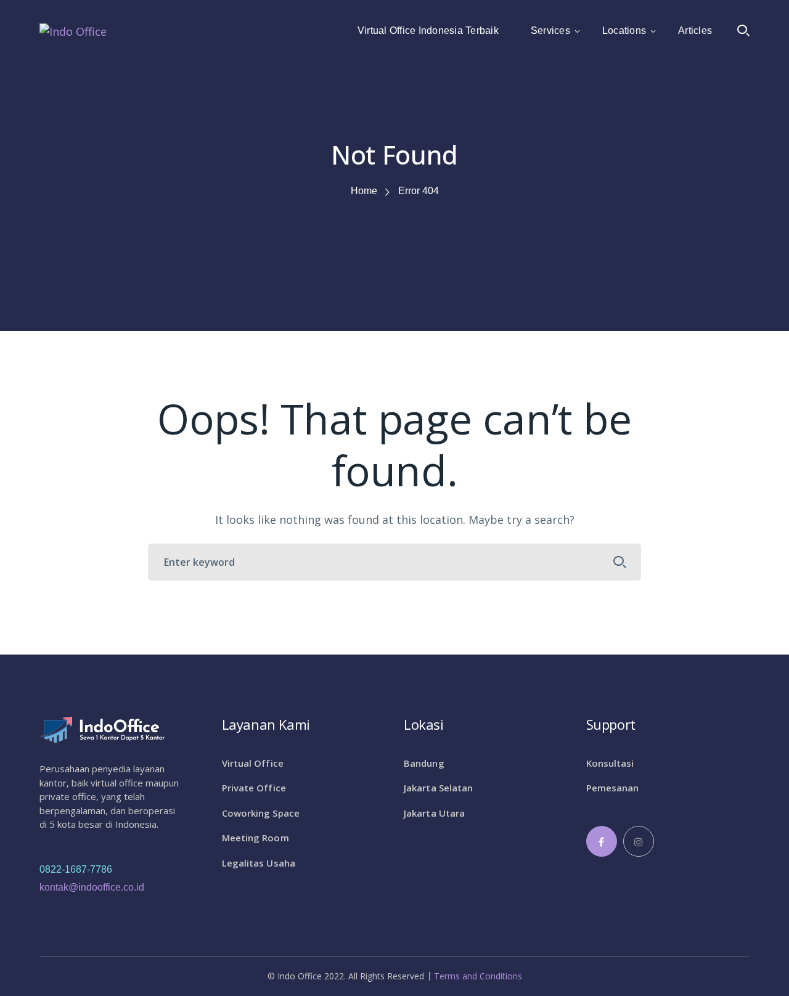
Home (364, 191)
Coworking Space (261, 813)
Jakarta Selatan (438, 788)
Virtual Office (253, 763)
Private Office (254, 788)
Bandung (424, 763)
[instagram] (638, 841)
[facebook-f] (601, 841)
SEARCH (620, 562)
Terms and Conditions (478, 976)
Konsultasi (610, 763)
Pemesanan (612, 788)
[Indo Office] (73, 30)
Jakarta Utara (434, 813)
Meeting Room (255, 837)
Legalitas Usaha (259, 863)
